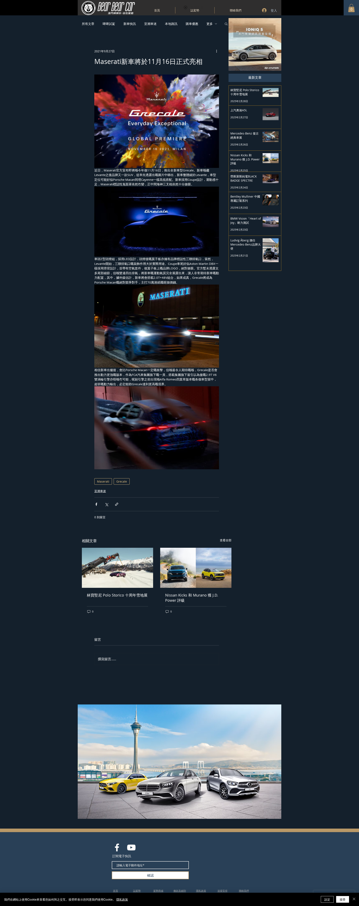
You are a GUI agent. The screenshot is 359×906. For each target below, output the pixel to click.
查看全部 (225, 540)
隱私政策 (122, 899)
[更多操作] (216, 51)
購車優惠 (192, 24)
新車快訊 (129, 24)
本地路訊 (171, 24)
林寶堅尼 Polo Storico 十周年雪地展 (117, 595)
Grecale (121, 481)
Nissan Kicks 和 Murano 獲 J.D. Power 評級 (191, 598)
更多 (210, 24)
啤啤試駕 (109, 24)
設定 (327, 899)
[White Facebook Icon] (117, 847)
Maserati (103, 481)
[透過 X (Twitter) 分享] (106, 504)
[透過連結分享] (117, 504)
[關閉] (354, 899)
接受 (342, 899)
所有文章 (88, 24)
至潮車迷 (150, 24)
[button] (351, 8)
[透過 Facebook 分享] (96, 504)
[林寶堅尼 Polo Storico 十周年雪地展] (117, 568)
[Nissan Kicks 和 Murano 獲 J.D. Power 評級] (195, 568)
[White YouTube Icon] (131, 847)
